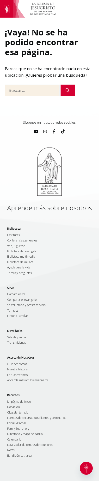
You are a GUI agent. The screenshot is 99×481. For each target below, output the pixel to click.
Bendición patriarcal (19, 455)
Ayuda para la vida (19, 267)
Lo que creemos (17, 375)
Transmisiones (16, 342)
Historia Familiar (17, 316)
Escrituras (13, 235)
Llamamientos (16, 294)
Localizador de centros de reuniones (30, 445)
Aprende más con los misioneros (27, 380)
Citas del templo (17, 412)
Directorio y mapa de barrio (25, 434)
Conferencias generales (22, 240)
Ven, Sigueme (16, 246)
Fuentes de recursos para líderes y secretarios (36, 418)
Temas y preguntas (19, 273)
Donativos (13, 407)
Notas (10, 450)
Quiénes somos (17, 364)
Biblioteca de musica (20, 262)
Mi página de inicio (19, 401)
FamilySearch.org (18, 428)
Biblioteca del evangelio (22, 251)
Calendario (14, 439)
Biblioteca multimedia (21, 256)
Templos (12, 310)
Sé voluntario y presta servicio (26, 305)
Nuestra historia (17, 369)
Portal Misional (16, 423)
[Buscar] (68, 90)
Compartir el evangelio (22, 299)
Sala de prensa (16, 337)
